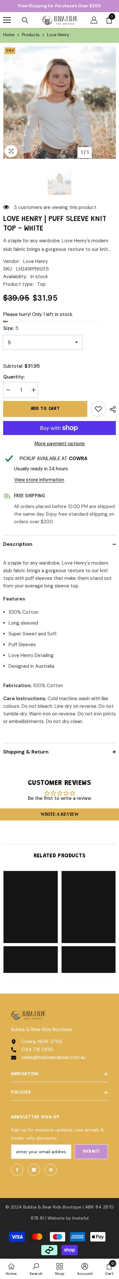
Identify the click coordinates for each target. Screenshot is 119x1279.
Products (31, 34)
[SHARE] (111, 409)
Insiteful (80, 1218)
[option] (59, 102)
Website (56, 1218)
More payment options (60, 443)
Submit (91, 1151)
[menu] (7, 20)
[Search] (25, 20)
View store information (39, 480)
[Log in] (93, 20)
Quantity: (14, 377)
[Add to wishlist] (98, 409)
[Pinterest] (51, 1170)
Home (9, 34)
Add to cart (45, 409)
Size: (10, 328)
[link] (30, 955)
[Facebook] (17, 1170)
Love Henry (35, 261)
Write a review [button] (60, 814)
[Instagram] (34, 1170)
